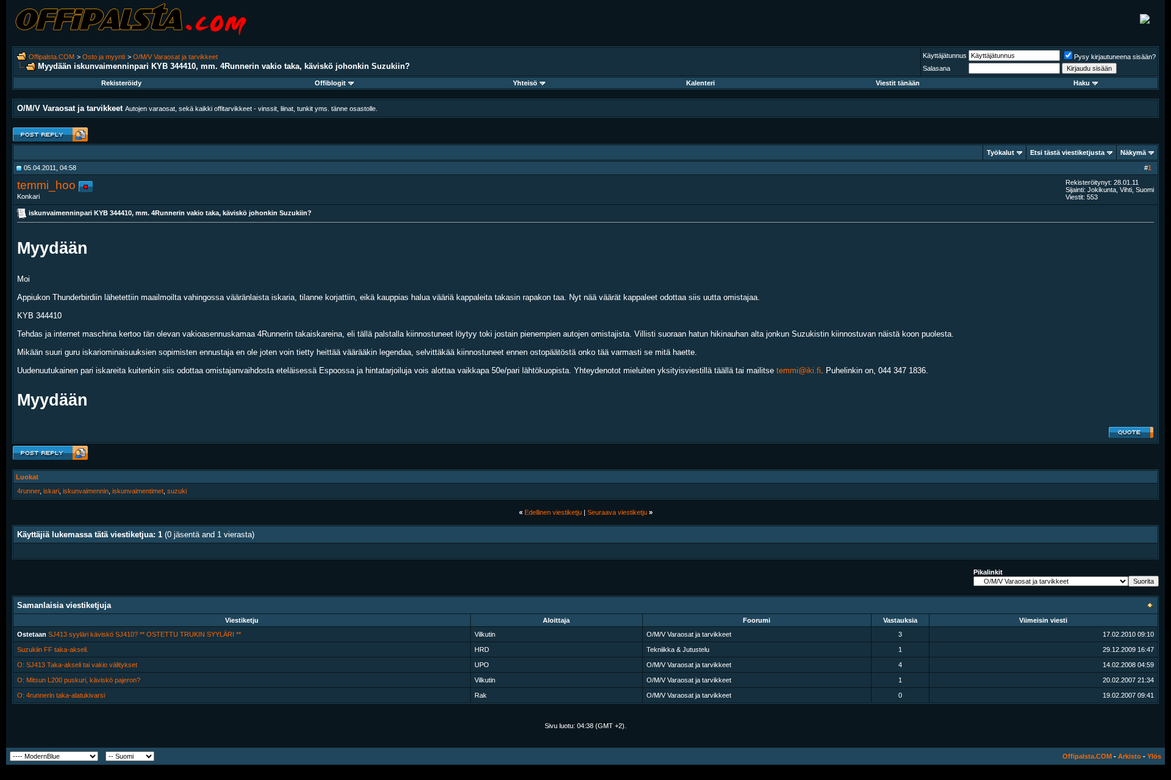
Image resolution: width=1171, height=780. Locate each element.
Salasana (936, 68)
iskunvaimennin (86, 491)
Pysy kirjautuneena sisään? (1115, 56)
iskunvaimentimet (137, 491)
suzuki (177, 491)
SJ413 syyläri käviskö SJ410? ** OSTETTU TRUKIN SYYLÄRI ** (144, 634)
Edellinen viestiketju (553, 512)
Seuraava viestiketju (617, 512)
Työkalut (1000, 152)
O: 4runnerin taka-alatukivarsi (61, 695)
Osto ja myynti (103, 56)
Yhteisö (525, 83)
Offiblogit (330, 83)
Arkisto (1129, 756)
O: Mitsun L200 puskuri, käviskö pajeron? (78, 680)
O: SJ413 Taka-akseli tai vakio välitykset (77, 664)
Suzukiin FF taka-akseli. (52, 649)
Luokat (27, 477)
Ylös (1154, 756)
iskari (51, 491)
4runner (28, 491)
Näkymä (1133, 152)
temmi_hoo (46, 185)
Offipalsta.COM (51, 56)
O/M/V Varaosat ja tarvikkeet (175, 56)
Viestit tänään (898, 83)
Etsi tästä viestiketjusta (1067, 152)
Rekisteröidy (121, 83)
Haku (1081, 83)
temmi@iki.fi (798, 370)
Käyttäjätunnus (945, 55)
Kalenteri (700, 83)
